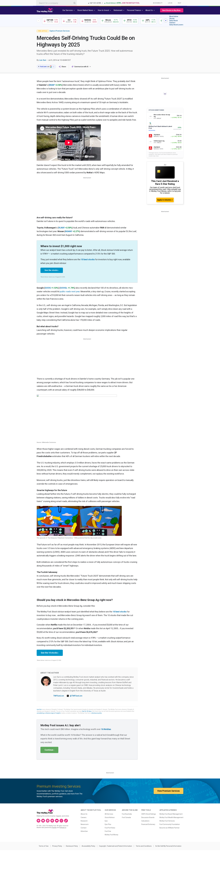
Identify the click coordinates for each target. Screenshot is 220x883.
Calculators (145, 821)
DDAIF (52, 85)
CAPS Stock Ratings (148, 814)
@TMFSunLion (76, 696)
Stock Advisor (110, 817)
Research (84, 821)
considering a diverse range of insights (48, 713)
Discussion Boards (147, 817)
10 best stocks (88, 259)
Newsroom (85, 824)
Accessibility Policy (88, 846)
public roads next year (70, 291)
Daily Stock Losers (176, 25)
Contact (83, 828)
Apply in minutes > (165, 200)
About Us (84, 814)
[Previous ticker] (38, 20)
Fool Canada (126, 817)
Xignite (54, 827)
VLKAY (61, 227)
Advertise (84, 831)
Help (179, 3)
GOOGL (63, 288)
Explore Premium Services (60, 31)
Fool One (108, 831)
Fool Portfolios (110, 828)
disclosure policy (96, 713)
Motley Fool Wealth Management (171, 817)
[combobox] (56, 3)
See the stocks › (52, 270)
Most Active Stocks (173, 17)
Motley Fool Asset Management (171, 814)
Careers (83, 817)
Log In (170, 3)
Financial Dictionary (148, 824)
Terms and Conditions (144, 846)
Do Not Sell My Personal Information (168, 846)
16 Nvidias (106, 729)
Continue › (49, 750)
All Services (109, 814)
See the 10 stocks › (50, 653)
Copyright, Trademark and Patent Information (115, 846)
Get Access (152, 130)
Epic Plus (108, 824)
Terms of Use (43, 846)
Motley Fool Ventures (167, 821)
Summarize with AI (81, 67)
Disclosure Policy (72, 846)
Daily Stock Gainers (173, 22)
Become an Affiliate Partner (170, 828)
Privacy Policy (57, 846)
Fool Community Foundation (170, 824)
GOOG (48, 288)
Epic (106, 821)
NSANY (68, 231)
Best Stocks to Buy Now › (171, 10)
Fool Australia (127, 814)
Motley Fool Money (111, 835)
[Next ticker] (166, 20)
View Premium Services (168, 791)
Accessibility (157, 3)
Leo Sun (42, 60)
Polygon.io (63, 827)
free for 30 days (86, 711)
